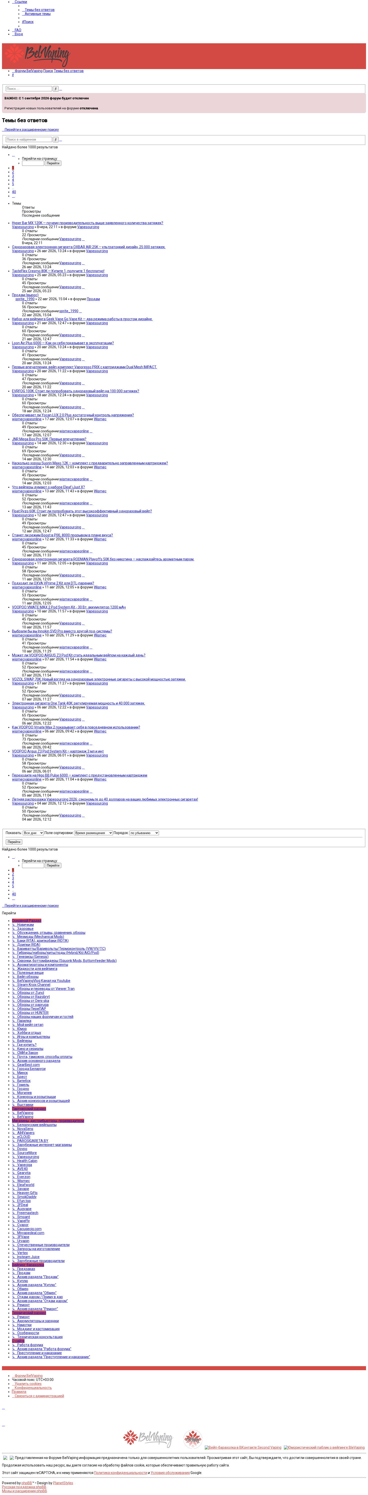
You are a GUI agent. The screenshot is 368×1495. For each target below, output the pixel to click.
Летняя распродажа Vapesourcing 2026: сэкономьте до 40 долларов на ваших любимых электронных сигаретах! (105, 799)
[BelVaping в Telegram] (22, 1368)
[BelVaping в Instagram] (6, 1368)
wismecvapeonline (27, 419)
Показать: (14, 833)
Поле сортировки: (59, 833)
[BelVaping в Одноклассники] (17, 1368)
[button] (13, 155)
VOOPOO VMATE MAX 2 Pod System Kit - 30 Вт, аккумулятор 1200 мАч (69, 607)
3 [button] (13, 176)
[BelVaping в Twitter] (14, 1368)
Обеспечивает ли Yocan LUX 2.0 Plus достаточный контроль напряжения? (73, 415)
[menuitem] (38, 10)
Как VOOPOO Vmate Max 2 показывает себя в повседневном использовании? (76, 727)
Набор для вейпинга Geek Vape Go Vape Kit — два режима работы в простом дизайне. (82, 319)
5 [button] (13, 184)
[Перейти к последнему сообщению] (83, 239)
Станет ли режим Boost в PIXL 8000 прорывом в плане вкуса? (62, 535)
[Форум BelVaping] (39, 67)
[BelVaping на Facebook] (9, 1368)
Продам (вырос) (25, 295)
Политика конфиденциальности (120, 1473)
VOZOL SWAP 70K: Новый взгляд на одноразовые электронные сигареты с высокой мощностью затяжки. (99, 679)
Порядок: (121, 833)
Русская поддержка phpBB (24, 1487)
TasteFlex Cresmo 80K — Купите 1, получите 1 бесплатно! (58, 271)
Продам (93, 299)
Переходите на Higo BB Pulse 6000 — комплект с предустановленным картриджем (79, 775)
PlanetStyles (63, 1483)
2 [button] (13, 172)
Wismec (100, 419)
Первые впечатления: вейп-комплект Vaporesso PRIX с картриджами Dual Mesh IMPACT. (84, 367)
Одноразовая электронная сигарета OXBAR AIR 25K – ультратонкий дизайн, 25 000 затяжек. (88, 247)
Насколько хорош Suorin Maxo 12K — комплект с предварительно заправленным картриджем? (90, 463)
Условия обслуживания (170, 1473)
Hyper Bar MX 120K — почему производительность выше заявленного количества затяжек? (87, 223)
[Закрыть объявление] (361, 96)
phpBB (27, 1483)
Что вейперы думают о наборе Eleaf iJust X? (48, 487)
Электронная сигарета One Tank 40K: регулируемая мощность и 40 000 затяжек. (78, 703)
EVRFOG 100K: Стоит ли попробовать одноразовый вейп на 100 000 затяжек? (75, 391)
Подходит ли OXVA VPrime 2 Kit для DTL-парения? (53, 583)
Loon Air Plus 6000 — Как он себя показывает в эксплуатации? (63, 343)
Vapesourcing (23, 227)
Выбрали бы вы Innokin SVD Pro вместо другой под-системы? (62, 631)
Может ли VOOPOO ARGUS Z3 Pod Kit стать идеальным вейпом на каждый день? (78, 655)
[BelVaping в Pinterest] (11, 1368)
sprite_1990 (25, 299)
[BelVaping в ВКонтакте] (3, 1368)
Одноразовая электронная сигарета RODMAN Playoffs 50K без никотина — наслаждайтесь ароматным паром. (103, 559)
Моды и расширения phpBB (24, 1491)
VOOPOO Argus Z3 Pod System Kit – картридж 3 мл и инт (58, 751)
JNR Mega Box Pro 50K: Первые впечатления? (49, 439)
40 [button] (14, 192)
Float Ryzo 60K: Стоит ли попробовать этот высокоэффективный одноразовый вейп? (82, 511)
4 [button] (13, 180)
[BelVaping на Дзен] (20, 1368)
